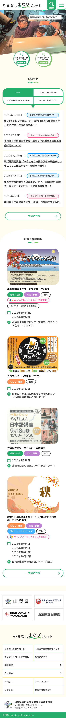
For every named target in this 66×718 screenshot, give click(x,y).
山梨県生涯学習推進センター (48, 649)
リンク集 (9, 689)
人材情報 (9, 673)
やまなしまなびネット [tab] (48, 92)
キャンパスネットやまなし (17, 657)
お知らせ (9, 681)
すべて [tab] (18, 92)
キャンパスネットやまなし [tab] (48, 100)
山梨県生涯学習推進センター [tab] (18, 100)
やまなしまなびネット (15, 649)
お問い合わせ (41, 657)
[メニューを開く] (61, 5)
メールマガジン (42, 681)
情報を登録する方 (43, 689)
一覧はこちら (33, 216)
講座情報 (9, 665)
